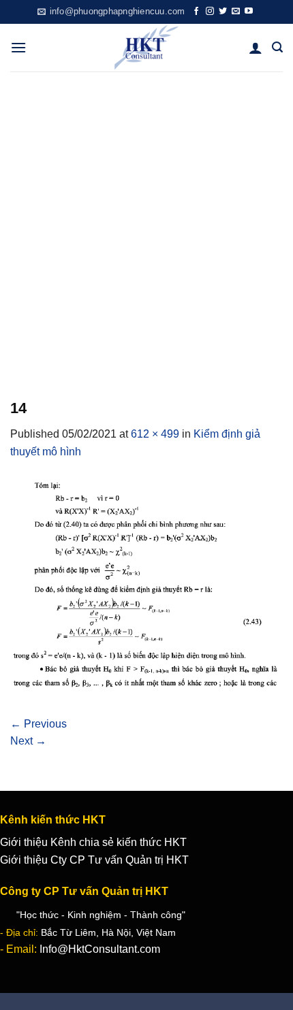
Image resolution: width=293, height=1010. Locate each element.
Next (28, 741)
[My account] (255, 48)
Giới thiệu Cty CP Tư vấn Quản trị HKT (94, 860)
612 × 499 (155, 434)
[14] (146, 587)
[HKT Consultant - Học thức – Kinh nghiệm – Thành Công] (146, 47)
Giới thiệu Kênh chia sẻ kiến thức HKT (93, 842)
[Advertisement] (146, 224)
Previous (38, 724)
